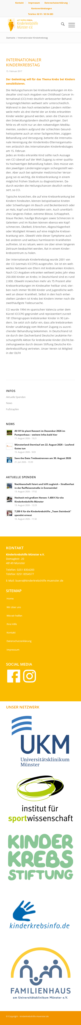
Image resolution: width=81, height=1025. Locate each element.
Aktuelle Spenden (16, 397)
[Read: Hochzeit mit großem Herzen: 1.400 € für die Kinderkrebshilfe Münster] (9, 499)
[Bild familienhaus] (42, 975)
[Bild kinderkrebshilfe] (42, 917)
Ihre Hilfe (12, 624)
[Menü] (70, 24)
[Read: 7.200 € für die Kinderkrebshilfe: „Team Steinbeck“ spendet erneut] (9, 513)
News (9, 403)
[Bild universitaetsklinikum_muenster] (42, 743)
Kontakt (19, 2)
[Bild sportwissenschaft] (42, 801)
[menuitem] (19, 3)
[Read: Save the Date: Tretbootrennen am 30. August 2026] (9, 460)
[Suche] (61, 24)
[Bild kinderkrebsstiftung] (42, 859)
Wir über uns (14, 607)
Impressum (34, 2)
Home (10, 598)
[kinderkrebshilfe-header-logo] (33, 24)
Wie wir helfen (14, 615)
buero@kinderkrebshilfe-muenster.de (39, 580)
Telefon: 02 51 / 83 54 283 (40, 14)
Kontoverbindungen (41, 8)
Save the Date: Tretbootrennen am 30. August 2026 (43, 458)
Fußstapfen (12, 409)
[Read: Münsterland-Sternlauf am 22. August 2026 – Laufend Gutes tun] (9, 446)
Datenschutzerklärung (56, 2)
